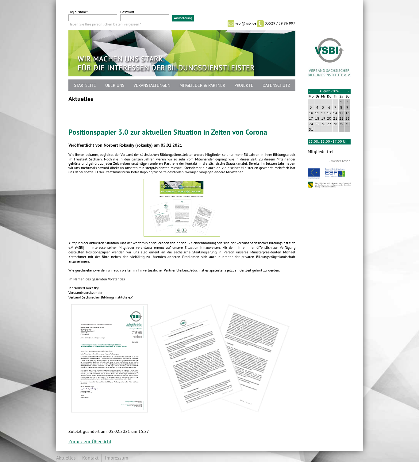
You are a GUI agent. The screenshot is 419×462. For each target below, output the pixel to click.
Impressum (116, 458)
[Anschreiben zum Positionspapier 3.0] (110, 411)
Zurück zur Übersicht (89, 442)
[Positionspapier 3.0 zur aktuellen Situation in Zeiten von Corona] (182, 235)
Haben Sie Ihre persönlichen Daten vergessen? (104, 24)
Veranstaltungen (151, 85)
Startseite (85, 85)
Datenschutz (276, 85)
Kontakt (90, 458)
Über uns (114, 85)
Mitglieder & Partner (202, 85)
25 (317, 124)
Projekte (243, 85)
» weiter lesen (340, 161)
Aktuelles (66, 458)
